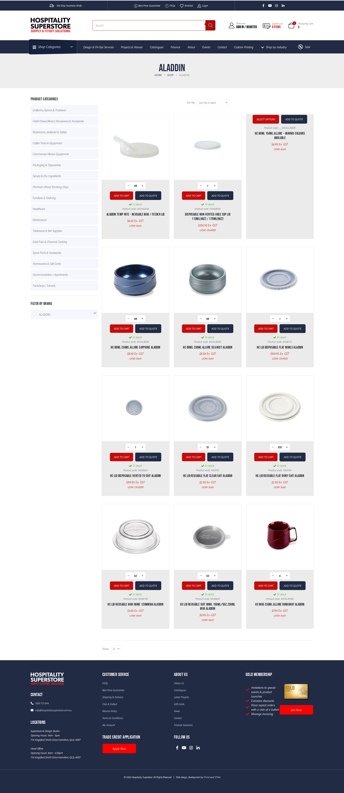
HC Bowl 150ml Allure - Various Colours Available (280, 135)
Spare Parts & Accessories (47, 253)
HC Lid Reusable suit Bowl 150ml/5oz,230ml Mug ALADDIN (207, 606)
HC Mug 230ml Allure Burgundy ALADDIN (279, 604)
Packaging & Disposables (47, 165)
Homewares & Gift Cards (47, 264)
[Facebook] (263, 5)
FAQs (172, 5)
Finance (175, 47)
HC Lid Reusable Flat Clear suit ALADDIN (208, 476)
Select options (266, 119)
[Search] (210, 25)
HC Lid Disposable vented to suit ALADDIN (135, 476)
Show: (105, 649)
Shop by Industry (276, 47)
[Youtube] (270, 5)
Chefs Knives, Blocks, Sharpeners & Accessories (58, 121)
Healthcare (39, 209)
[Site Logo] (50, 25)
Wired (207, 777)
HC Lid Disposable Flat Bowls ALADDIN (280, 347)
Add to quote (148, 195)
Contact (222, 47)
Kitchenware (40, 220)
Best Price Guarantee (149, 5)
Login (205, 5)
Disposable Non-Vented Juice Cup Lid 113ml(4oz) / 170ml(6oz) (207, 216)
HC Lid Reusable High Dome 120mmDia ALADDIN (135, 604)
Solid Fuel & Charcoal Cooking (50, 242)
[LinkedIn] (283, 5)
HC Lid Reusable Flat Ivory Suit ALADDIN (280, 476)
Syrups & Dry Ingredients (47, 176)
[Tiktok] (289, 5)
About (191, 47)
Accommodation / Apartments (50, 275)
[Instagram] (276, 5)
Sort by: (191, 102)
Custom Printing (243, 47)
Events (206, 47)
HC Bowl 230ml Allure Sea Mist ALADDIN (207, 347)
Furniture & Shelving (44, 198)
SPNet (217, 777)
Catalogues (156, 47)
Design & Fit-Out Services (98, 47)
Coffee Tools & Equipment (47, 143)
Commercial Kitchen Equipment (51, 154)
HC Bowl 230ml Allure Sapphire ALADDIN (135, 347)
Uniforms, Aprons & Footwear (49, 110)
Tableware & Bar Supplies (47, 231)
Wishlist (189, 5)
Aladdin (44, 314)
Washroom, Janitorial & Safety (50, 132)
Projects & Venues (132, 47)
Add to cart (121, 195)
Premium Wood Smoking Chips (50, 187)
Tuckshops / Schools (44, 286)
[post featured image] (135, 147)
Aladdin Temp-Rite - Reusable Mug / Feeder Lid (136, 214)
